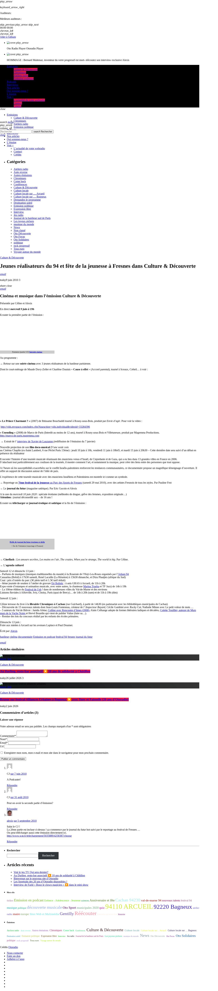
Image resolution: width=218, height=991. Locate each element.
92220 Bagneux (173, 906)
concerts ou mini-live (107, 914)
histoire (121, 914)
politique (18, 242)
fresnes (71, 636)
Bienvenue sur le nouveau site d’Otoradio (36, 878)
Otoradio (13, 947)
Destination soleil (23, 202)
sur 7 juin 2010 (18, 773)
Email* (4, 742)
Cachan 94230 (127, 900)
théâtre (10, 900)
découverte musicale (44, 907)
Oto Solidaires (21, 239)
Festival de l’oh (33, 589)
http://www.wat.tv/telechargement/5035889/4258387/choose (39, 835)
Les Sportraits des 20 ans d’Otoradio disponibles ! (40, 881)
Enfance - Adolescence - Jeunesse (62, 900)
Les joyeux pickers (24, 221)
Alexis (13, 631)
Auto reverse (20, 172)
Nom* (3, 739)
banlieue (4, 636)
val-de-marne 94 (151, 900)
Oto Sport (69, 907)
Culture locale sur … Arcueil (29, 193)
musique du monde (24, 224)
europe (25, 914)
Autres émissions (23, 175)
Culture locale (21, 190)
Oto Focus (19, 236)
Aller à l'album (8, 36)
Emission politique (24, 205)
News (17, 227)
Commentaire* (8, 735)
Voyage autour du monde (27, 251)
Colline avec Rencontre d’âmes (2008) (68, 610)
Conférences (20, 184)
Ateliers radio (21, 169)
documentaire (25, 636)
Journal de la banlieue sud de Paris (32, 218)
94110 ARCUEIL (129, 906)
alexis (10, 820)
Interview (19, 212)
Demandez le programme (27, 199)
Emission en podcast (44, 636)
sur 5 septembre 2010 (25, 820)
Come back (20, 181)
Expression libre (22, 208)
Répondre (12, 785)
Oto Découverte (22, 233)
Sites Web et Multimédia (44, 914)
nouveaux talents (171, 900)
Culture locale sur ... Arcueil (153, 930)
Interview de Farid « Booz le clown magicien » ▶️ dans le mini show (51, 884)
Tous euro (19, 248)
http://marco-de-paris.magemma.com (19, 435)
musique (12, 907)
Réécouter (85, 913)
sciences (85, 900)
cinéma (13, 636)
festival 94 (61, 636)
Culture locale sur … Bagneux (30, 196)
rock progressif (22, 245)
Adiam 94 (123, 574)
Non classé (19, 230)
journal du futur (84, 636)
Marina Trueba (91, 586)
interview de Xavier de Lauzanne (35, 441)
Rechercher (43, 131)
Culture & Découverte (25, 187)
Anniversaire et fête (102, 900)
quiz (102, 907)
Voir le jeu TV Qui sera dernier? (31, 872)
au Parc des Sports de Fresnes (50, 482)
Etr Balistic (57, 583)
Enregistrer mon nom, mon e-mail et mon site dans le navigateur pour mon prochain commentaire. (56, 752)
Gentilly (67, 913)
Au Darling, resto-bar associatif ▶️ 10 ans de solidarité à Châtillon (45, 671)
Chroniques (20, 178)
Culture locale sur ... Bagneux (182, 930)
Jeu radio (18, 215)
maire (16, 914)
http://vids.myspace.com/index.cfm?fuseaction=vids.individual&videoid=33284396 (45, 426)
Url (2, 746)
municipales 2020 (88, 907)
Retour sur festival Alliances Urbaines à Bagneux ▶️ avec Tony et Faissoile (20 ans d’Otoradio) (64, 699)
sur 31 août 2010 (19, 797)
